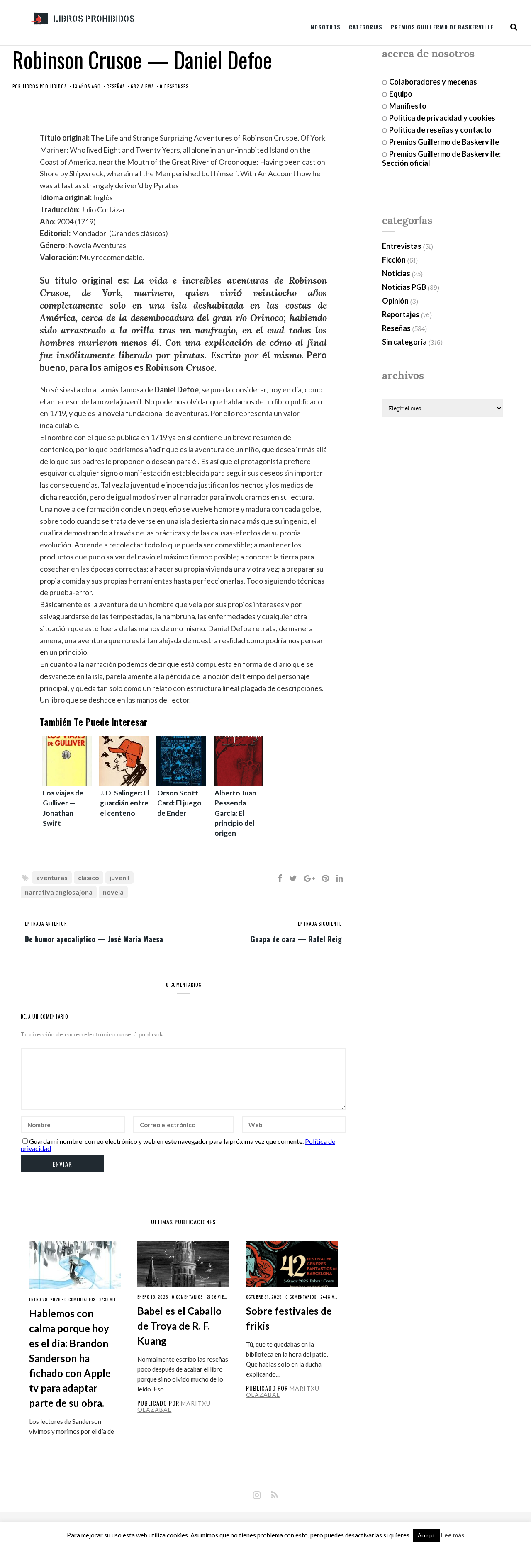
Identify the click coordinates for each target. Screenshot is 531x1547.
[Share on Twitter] (293, 878)
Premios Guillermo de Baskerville (442, 27)
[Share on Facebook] (280, 878)
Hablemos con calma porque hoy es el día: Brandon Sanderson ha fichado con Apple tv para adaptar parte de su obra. (70, 1358)
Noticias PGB (404, 287)
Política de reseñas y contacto (440, 129)
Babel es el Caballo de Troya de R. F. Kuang (179, 1326)
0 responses (174, 86)
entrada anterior (46, 923)
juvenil (119, 877)
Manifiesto (407, 105)
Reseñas (116, 86)
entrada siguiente (320, 923)
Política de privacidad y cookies (442, 117)
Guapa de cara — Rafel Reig (296, 939)
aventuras (52, 877)
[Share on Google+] (309, 878)
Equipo (400, 93)
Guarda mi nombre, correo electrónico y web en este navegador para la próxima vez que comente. (166, 1141)
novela (113, 892)
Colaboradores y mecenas (433, 81)
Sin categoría (404, 341)
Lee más (452, 1535)
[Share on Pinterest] (325, 878)
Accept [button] (426, 1535)
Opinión (395, 300)
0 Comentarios (79, 1299)
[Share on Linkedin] (339, 878)
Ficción (394, 259)
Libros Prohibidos (45, 86)
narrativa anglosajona (59, 892)
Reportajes (400, 314)
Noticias (396, 273)
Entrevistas (401, 246)
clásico (88, 877)
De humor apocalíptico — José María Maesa (94, 939)
